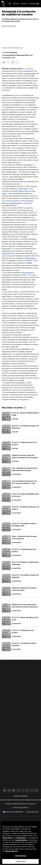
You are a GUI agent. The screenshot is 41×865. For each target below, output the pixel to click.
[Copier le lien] (17, 62)
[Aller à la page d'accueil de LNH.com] (4, 3)
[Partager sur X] (8, 62)
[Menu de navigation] (37, 3)
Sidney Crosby (23, 191)
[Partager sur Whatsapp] (3, 62)
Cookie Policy (21, 838)
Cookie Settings (21, 840)
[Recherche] (9, 3)
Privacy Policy (7, 838)
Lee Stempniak (29, 73)
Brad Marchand (17, 203)
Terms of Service (11, 851)
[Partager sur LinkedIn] (13, 62)
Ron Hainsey (27, 272)
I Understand (20, 861)
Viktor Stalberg (30, 258)
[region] (20, 842)
